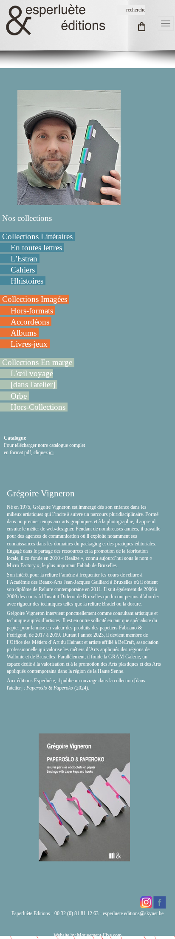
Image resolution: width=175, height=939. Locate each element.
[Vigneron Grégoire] (69, 147)
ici (51, 452)
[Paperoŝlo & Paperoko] (84, 858)
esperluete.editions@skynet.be (133, 913)
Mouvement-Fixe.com (99, 935)
